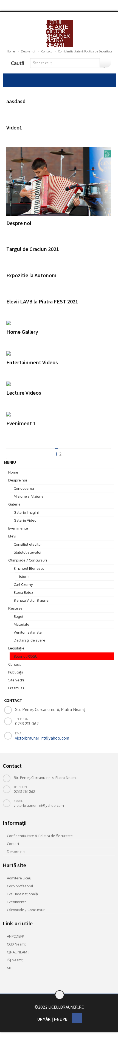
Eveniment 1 (21, 423)
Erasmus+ (16, 688)
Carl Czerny (23, 584)
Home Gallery (22, 331)
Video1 (14, 127)
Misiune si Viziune (29, 496)
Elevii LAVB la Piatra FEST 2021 (42, 301)
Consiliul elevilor (28, 544)
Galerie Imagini (26, 512)
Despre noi (28, 51)
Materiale (21, 624)
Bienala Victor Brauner (32, 600)
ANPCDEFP (15, 936)
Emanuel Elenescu (29, 568)
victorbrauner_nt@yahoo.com (42, 738)
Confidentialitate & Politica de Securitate (85, 51)
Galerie (14, 504)
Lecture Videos (23, 392)
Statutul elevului (27, 552)
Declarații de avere (29, 640)
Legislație (16, 648)
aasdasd (16, 101)
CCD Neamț (16, 944)
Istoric (24, 576)
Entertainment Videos (32, 362)
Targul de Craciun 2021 (32, 249)
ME (9, 968)
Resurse (15, 608)
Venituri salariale (28, 632)
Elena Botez (23, 592)
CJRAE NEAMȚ (18, 952)
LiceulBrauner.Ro (67, 1007)
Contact (46, 51)
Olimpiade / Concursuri (27, 560)
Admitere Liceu (19, 878)
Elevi (12, 536)
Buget (18, 616)
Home (11, 51)
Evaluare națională (22, 894)
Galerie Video (25, 520)
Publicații (15, 672)
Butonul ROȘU (26, 656)
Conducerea (24, 488)
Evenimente (18, 528)
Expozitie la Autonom (31, 275)
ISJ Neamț (15, 960)
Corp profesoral (20, 886)
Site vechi (16, 680)
